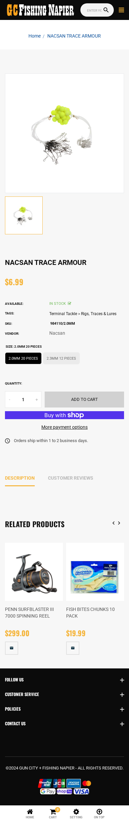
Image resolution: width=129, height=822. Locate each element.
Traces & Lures (103, 313)
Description (20, 478)
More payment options (64, 427)
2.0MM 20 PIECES (23, 358)
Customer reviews (70, 478)
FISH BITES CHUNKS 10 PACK (90, 613)
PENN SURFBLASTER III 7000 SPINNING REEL (29, 613)
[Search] (106, 10)
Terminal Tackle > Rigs (69, 313)
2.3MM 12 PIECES (61, 358)
